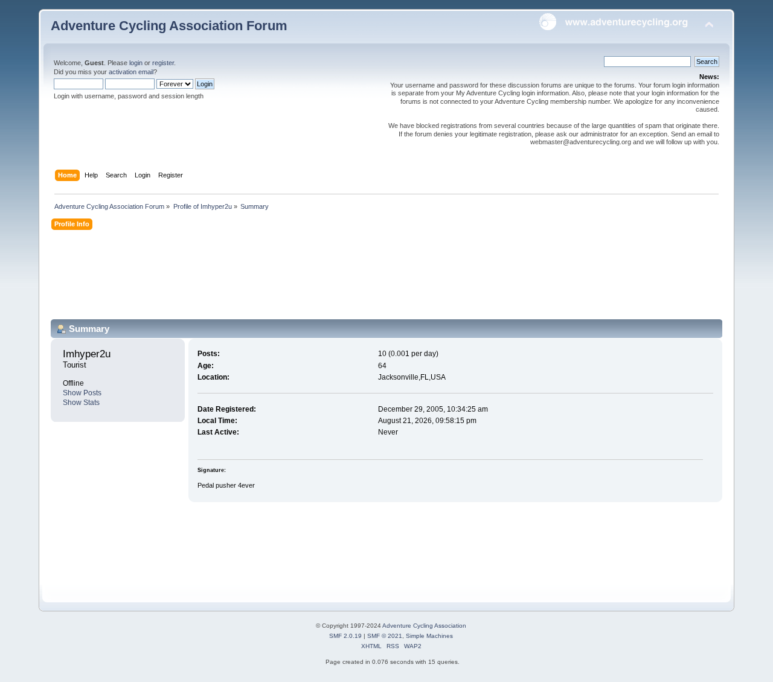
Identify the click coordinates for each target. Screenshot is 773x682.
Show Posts (82, 393)
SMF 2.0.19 (345, 636)
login (136, 62)
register (163, 62)
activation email (131, 71)
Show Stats (81, 402)
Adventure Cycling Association (424, 625)
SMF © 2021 (384, 636)
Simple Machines (429, 636)
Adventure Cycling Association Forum (169, 25)
